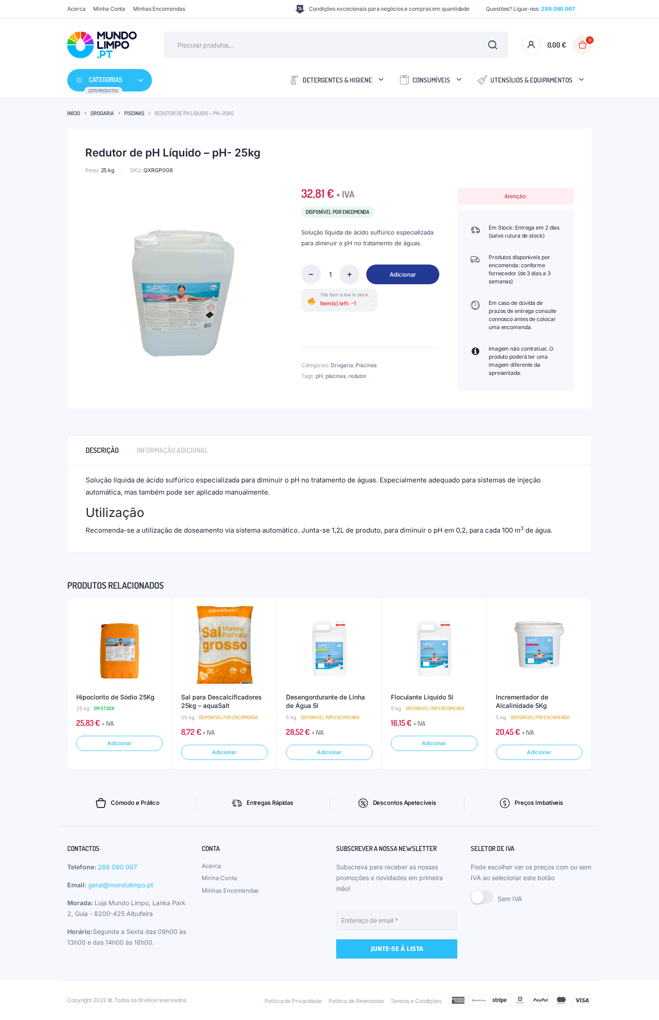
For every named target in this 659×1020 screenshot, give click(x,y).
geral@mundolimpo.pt (120, 885)
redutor (357, 376)
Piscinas (134, 113)
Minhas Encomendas (159, 8)
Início (73, 113)
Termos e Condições (416, 1001)
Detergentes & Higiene (337, 80)
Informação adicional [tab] (172, 450)
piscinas (335, 376)
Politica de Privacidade (293, 1001)
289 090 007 (117, 867)
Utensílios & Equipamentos (531, 80)
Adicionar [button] (119, 743)
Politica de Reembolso (356, 1001)
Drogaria (102, 113)
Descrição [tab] (102, 450)
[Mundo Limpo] (102, 44)
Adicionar (403, 274)
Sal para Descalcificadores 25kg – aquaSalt (221, 701)
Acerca (76, 8)
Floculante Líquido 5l (422, 697)
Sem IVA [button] (510, 899)
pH (319, 376)
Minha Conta (109, 8)
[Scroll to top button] (639, 1000)
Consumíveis (431, 80)
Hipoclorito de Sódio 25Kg (115, 697)
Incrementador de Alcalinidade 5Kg (522, 701)
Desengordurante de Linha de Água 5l (325, 701)
